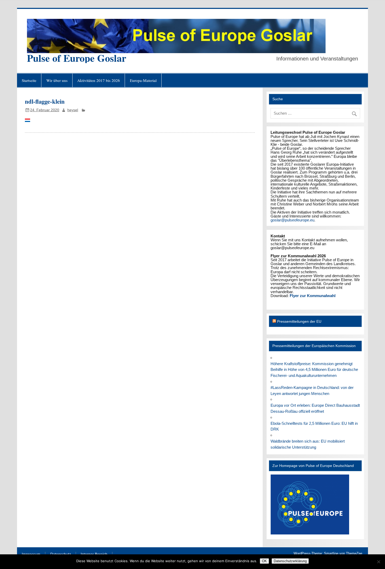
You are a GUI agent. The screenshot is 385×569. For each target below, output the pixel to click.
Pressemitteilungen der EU (299, 321)
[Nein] (378, 561)
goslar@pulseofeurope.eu (292, 220)
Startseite (29, 80)
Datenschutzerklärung (290, 561)
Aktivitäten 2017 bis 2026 (98, 80)
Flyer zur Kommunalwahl (313, 295)
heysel (72, 110)
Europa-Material (143, 80)
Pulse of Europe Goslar (76, 58)
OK (264, 561)
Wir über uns (57, 80)
